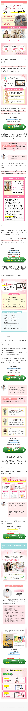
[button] (25, 178)
